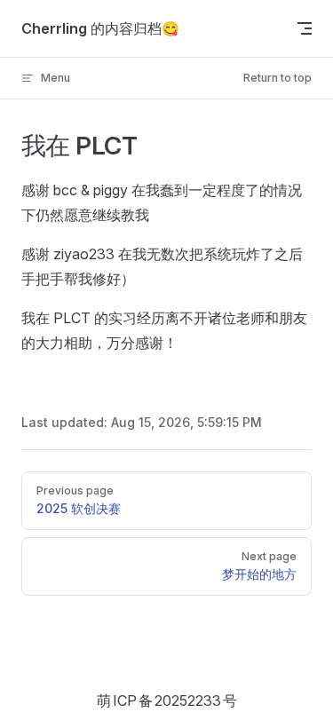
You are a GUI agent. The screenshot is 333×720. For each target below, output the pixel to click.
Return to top (277, 77)
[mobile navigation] (304, 28)
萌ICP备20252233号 (167, 700)
